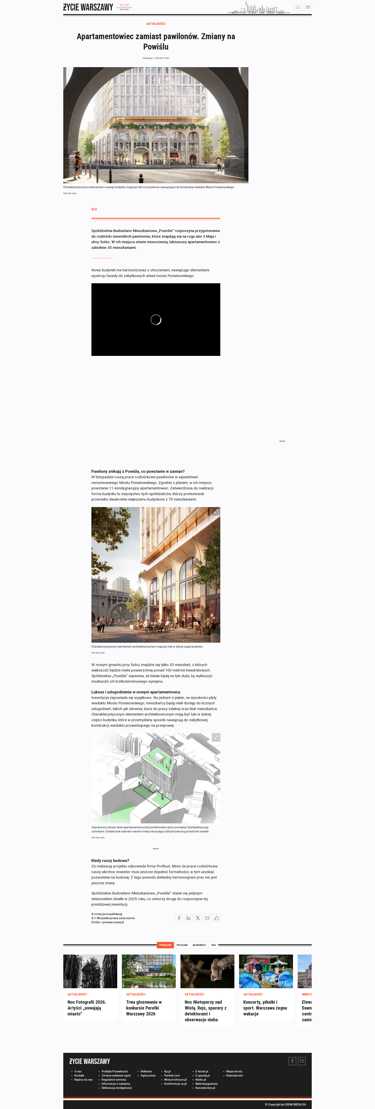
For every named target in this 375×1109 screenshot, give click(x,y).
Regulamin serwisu (114, 1079)
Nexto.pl (201, 1079)
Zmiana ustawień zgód (116, 1075)
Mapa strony (234, 1071)
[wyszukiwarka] (298, 7)
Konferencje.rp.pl (175, 1083)
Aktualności (156, 24)
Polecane (182, 945)
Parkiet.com (172, 1075)
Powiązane (165, 945)
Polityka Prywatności (115, 1071)
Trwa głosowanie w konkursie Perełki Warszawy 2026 (144, 1008)
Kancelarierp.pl (205, 1087)
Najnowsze (199, 945)
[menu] (308, 7)
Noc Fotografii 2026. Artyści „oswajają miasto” (87, 1008)
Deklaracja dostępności (117, 1087)
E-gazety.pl (203, 1075)
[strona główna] (88, 7)
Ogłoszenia (148, 1075)
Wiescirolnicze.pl (175, 1079)
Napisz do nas (83, 1079)
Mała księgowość (207, 1083)
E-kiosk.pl (202, 1071)
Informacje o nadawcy (116, 1083)
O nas (78, 1071)
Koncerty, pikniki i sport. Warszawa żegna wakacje (265, 1008)
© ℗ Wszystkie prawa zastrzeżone (113, 918)
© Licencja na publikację (106, 914)
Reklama (146, 1071)
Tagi (213, 945)
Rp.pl (167, 1071)
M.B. (94, 209)
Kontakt (79, 1075)
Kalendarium (234, 1075)
